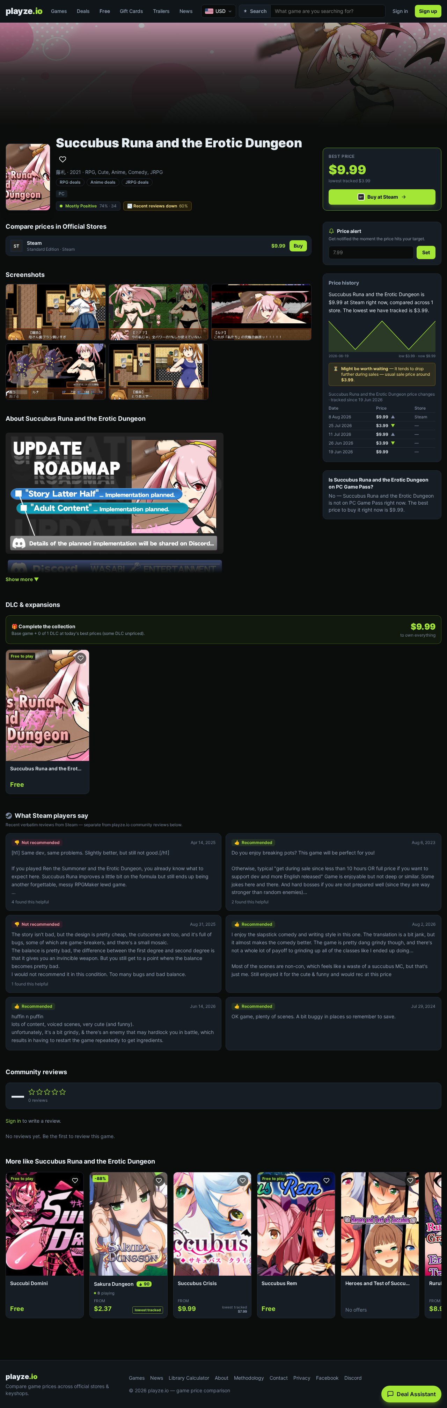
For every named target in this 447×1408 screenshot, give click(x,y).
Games (59, 11)
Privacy (301, 1378)
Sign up (428, 11)
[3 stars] (47, 1091)
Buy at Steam (382, 197)
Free (105, 11)
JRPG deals (137, 182)
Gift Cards (131, 11)
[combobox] (328, 11)
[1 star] (31, 1091)
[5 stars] (62, 1091)
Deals (83, 11)
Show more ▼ (22, 579)
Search (258, 11)
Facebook (327, 1378)
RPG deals (70, 182)
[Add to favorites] (62, 159)
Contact (279, 1378)
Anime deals (103, 182)
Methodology (249, 1378)
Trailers (161, 11)
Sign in (400, 11)
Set (426, 252)
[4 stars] (54, 1091)
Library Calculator (189, 1378)
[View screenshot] (56, 312)
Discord (353, 1378)
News (186, 11)
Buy (298, 246)
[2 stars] (39, 1091)
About (221, 1378)
